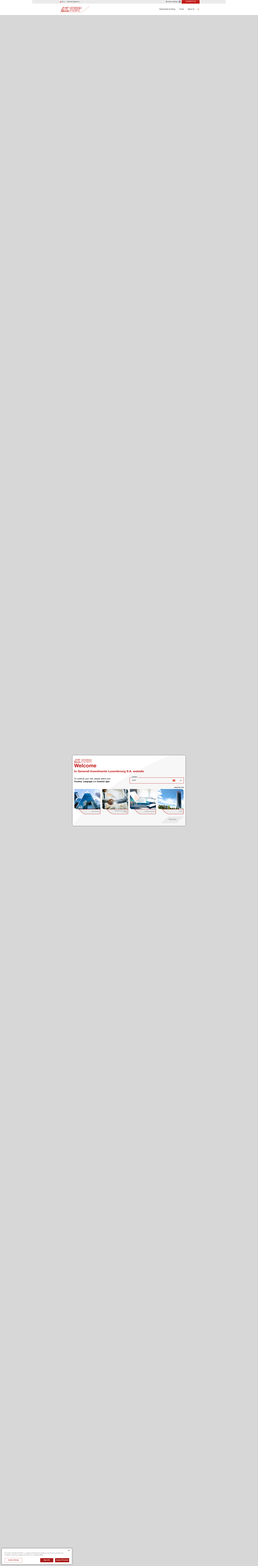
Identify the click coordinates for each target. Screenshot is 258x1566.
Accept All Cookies (62, 1560)
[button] (172, 2)
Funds (181, 9)
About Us (191, 9)
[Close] (69, 1550)
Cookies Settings (13, 1560)
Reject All (47, 1560)
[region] (37, 1556)
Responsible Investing (167, 9)
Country (134, 777)
